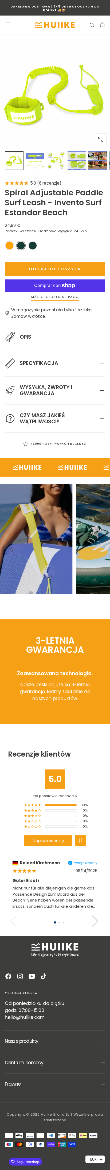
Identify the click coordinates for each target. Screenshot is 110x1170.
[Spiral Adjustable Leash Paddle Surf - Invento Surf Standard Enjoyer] (9, 245)
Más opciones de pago (55, 297)
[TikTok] (43, 976)
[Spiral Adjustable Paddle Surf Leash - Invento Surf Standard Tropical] (33, 245)
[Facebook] (8, 976)
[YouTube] (31, 976)
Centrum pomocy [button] (24, 1062)
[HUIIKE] (55, 950)
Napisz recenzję (48, 840)
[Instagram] (20, 976)
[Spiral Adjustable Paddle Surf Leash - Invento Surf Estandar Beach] (21, 245)
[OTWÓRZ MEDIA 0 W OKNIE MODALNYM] (100, 139)
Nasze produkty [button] (21, 1041)
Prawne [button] (13, 1084)
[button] (8, 24)
